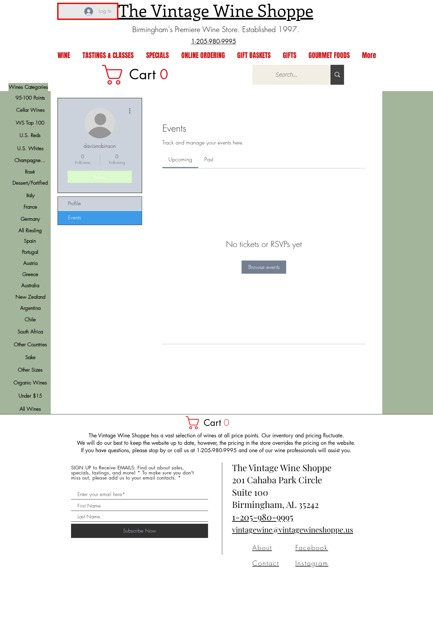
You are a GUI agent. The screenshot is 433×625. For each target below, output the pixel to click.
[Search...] (337, 75)
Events (74, 217)
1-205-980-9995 (262, 517)
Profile (74, 203)
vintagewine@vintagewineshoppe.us (292, 529)
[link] (139, 75)
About (262, 547)
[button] (211, 422)
